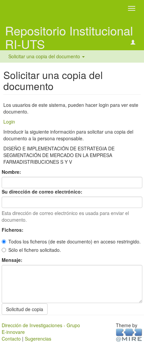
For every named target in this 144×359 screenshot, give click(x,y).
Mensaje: (13, 260)
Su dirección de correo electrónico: (43, 191)
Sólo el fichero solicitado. (34, 249)
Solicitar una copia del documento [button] (44, 56)
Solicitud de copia (24, 309)
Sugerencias (38, 338)
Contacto (11, 338)
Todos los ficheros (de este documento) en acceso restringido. (74, 241)
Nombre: (12, 171)
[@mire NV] (129, 334)
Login (9, 121)
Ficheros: (13, 229)
